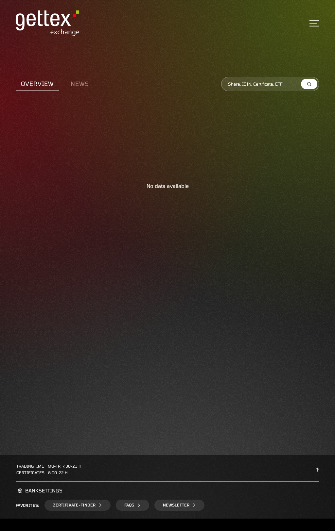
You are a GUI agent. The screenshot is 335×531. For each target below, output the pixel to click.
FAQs (129, 505)
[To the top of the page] (317, 469)
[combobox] (270, 84)
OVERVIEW (37, 83)
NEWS (80, 83)
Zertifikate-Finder (74, 505)
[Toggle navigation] (314, 23)
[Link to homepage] (47, 22)
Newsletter (176, 505)
